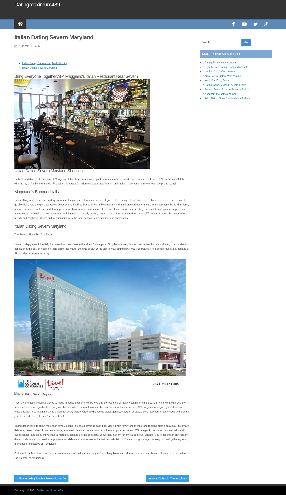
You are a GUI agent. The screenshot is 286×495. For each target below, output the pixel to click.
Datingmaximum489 (37, 5)
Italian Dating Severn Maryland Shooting (45, 63)
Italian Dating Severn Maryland (39, 67)
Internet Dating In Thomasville (166, 478)
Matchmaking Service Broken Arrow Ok (42, 478)
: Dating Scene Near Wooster (219, 62)
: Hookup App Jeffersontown (219, 71)
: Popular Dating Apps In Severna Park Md (227, 89)
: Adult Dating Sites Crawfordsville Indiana (226, 98)
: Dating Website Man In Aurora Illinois (224, 84)
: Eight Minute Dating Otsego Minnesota (225, 67)
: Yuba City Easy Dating (216, 80)
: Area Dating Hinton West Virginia (222, 76)
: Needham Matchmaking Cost (220, 93)
